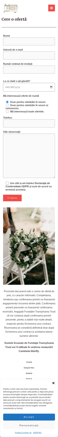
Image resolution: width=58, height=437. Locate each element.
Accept (29, 416)
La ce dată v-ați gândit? (16, 81)
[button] (53, 383)
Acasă (29, 362)
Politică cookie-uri (23, 432)
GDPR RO (37, 432)
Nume (6, 35)
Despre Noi (29, 368)
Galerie (29, 373)
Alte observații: (12, 132)
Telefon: (8, 117)
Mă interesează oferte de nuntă (21, 96)
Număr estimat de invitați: (18, 64)
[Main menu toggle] (51, 8)
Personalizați (29, 425)
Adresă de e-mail (13, 49)
